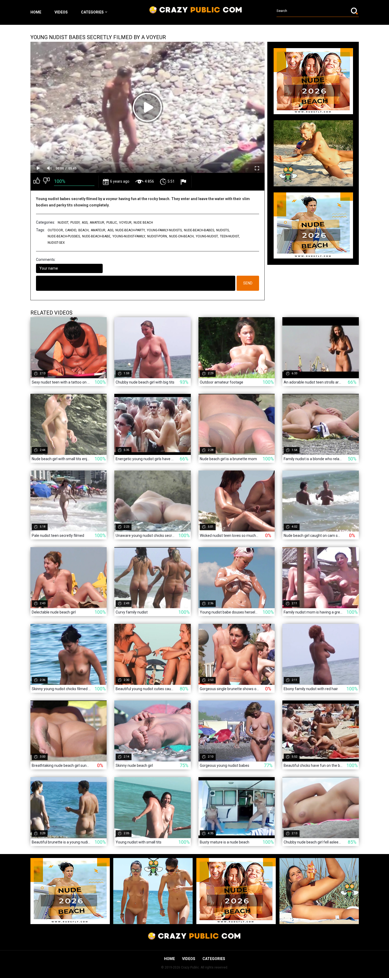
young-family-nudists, (165, 230)
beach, (83, 230)
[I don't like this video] (46, 182)
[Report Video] (184, 181)
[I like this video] (36, 182)
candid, (71, 230)
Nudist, (63, 222)
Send (247, 283)
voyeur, (125, 222)
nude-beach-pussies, (64, 236)
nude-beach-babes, (199, 230)
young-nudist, (207, 236)
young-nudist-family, (129, 236)
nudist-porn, (157, 236)
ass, (85, 222)
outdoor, (56, 230)
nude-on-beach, (182, 236)
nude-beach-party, (130, 230)
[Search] (355, 11)
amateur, (97, 222)
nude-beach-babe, (96, 236)
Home (35, 12)
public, (112, 222)
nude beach (143, 222)
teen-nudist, (230, 236)
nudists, (223, 230)
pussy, (75, 222)
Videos (61, 12)
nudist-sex (56, 243)
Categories (92, 12)
